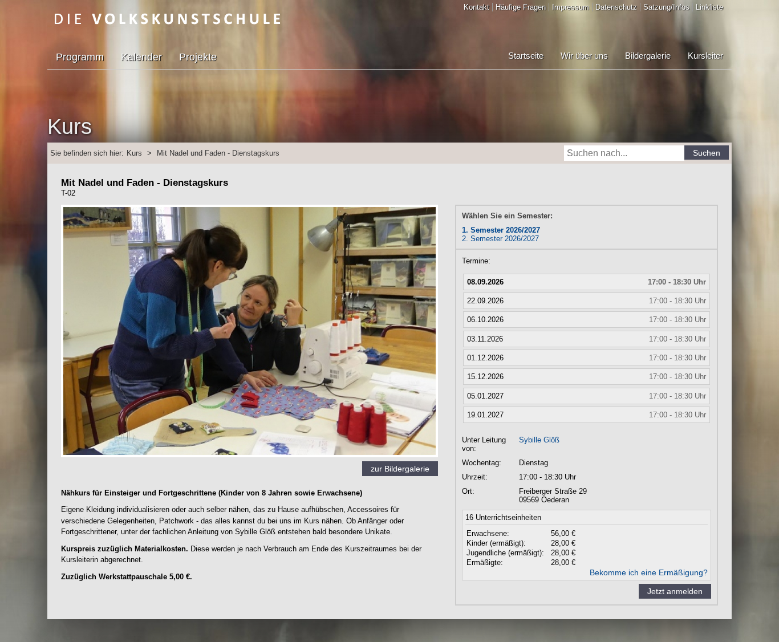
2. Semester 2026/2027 (500, 238)
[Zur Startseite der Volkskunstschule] (167, 18)
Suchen (706, 152)
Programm (80, 57)
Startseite (525, 55)
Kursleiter (705, 55)
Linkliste (709, 7)
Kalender (141, 57)
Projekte (198, 57)
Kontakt (476, 7)
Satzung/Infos (666, 7)
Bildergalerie (648, 55)
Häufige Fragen (521, 7)
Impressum (570, 7)
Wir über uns (584, 55)
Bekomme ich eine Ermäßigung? (649, 572)
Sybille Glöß (539, 440)
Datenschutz (616, 7)
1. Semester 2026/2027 (501, 230)
